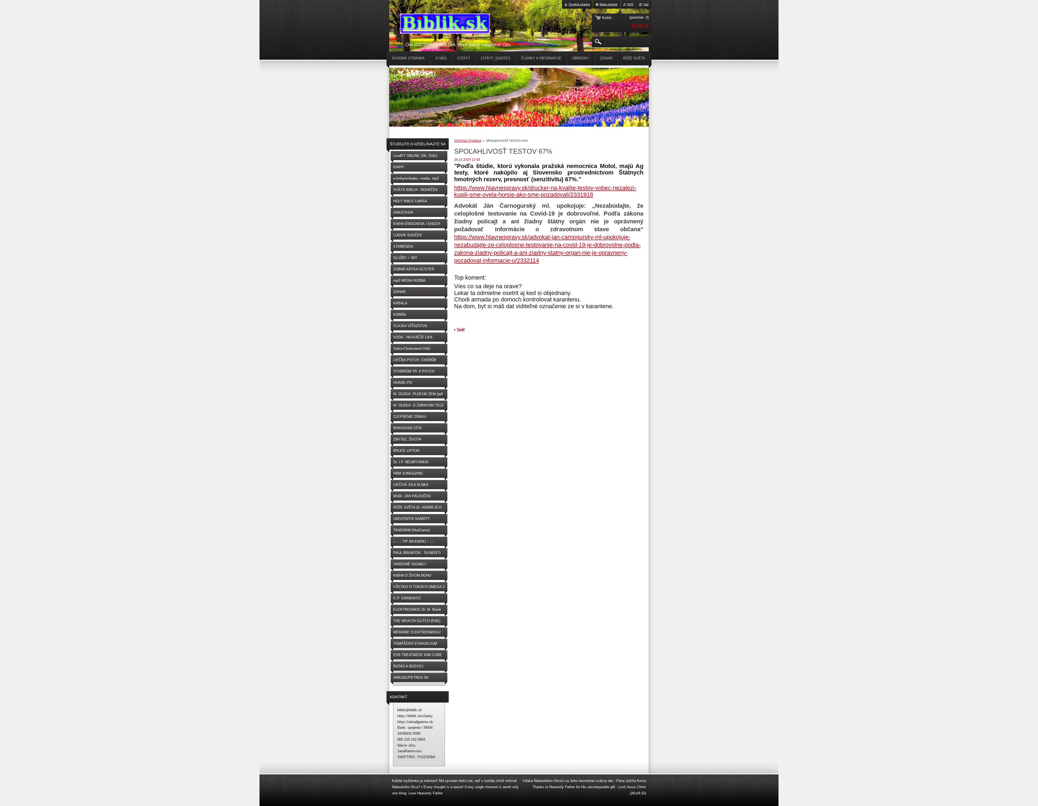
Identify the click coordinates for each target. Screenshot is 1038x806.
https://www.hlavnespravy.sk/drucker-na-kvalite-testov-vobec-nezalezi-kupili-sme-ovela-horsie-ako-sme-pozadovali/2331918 (545, 191)
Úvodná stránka (579, 4)
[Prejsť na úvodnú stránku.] (445, 25)
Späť (461, 329)
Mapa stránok (609, 4)
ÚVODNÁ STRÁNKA (467, 140)
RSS (630, 4)
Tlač (646, 4)
